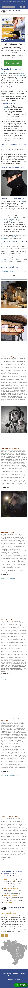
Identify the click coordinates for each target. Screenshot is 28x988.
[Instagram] (24, 7)
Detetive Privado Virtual (8, 620)
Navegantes (13, 259)
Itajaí (8, 259)
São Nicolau (11, 219)
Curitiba (3, 95)
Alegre (5, 219)
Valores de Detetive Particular (10, 817)
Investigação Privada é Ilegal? (10, 448)
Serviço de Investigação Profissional (12, 357)
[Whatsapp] (20, 7)
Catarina (22, 201)
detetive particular (20, 75)
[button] (25, 271)
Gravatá (19, 217)
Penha (22, 73)
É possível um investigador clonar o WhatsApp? (12, 719)
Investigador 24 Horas (7, 532)
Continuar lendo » (5, 403)
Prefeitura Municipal (15, 237)
